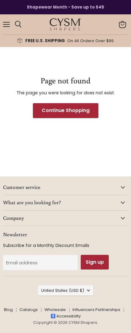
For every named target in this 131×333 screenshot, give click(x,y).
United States (62, 290)
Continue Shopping (66, 110)
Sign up (95, 262)
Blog (8, 310)
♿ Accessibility (66, 316)
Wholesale (55, 310)
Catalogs (28, 310)
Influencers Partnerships (96, 310)
